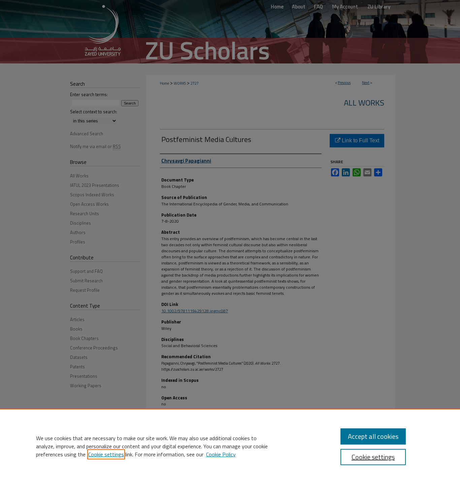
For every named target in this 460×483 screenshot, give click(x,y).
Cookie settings (106, 454)
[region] (230, 446)
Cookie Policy (221, 454)
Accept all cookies (373, 436)
